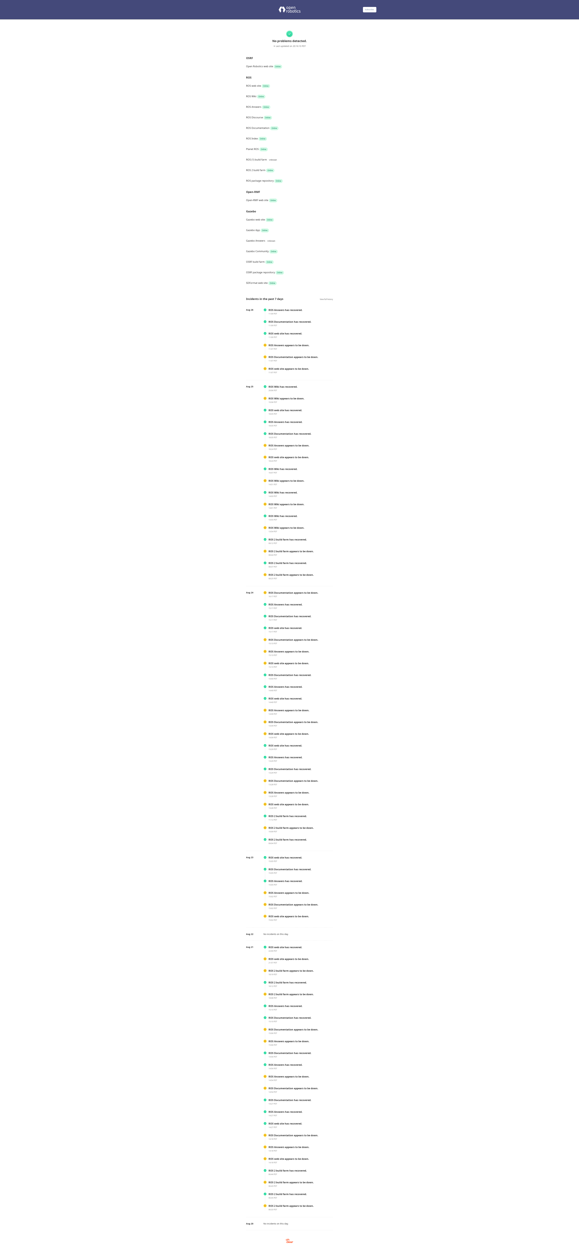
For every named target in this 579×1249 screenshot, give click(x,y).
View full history (326, 299)
